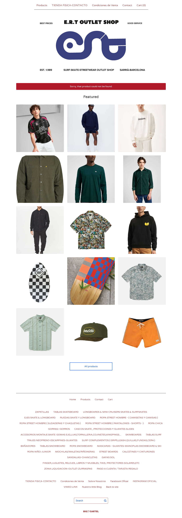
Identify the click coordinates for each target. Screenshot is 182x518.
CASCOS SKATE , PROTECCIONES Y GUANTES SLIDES (104, 429)
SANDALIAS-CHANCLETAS (82, 457)
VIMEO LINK (70, 486)
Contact (127, 5)
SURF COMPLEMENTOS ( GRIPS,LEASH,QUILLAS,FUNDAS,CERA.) (118, 440)
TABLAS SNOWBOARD (52, 446)
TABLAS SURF (154, 434)
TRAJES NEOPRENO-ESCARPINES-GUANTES (52, 440)
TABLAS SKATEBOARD (65, 412)
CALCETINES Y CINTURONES (138, 451)
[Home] (91, 45)
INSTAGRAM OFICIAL (145, 481)
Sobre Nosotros (97, 481)
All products (91, 366)
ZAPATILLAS (42, 412)
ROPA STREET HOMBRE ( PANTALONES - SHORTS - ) (114, 423)
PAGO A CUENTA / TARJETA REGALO (117, 468)
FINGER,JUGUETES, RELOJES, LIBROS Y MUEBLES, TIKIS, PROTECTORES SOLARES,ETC (91, 463)
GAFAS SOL (108, 457)
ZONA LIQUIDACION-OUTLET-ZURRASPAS (68, 468)
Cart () (141, 5)
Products (41, 5)
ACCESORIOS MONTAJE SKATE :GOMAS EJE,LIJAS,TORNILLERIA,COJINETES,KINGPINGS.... (71, 434)
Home (72, 399)
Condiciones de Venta (105, 5)
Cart (110, 399)
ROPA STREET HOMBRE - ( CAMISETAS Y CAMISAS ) (129, 417)
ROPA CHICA (155, 423)
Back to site (112, 486)
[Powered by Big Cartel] (91, 511)
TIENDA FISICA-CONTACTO (69, 5)
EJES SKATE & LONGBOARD (39, 417)
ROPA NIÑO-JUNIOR (39, 451)
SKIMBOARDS (133, 434)
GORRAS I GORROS (59, 429)
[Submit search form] (105, 500)
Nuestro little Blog (92, 486)
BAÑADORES (28, 446)
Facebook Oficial (119, 481)
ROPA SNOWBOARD (81, 446)
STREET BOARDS (108, 451)
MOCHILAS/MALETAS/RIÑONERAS (75, 451)
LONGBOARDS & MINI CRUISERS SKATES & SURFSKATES (115, 412)
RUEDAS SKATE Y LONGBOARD (77, 417)
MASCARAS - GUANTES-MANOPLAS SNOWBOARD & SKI (129, 446)
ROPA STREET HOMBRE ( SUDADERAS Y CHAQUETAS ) (50, 423)
